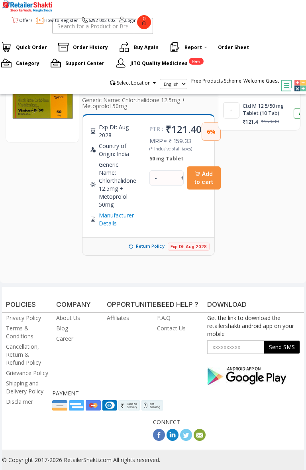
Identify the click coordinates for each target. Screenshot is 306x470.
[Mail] (200, 438)
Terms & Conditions (19, 332)
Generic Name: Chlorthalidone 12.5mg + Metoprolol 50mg (133, 103)
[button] (298, 80)
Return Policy (150, 246)
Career (64, 338)
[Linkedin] (172, 438)
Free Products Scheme (216, 81)
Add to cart (203, 177)
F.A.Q (164, 318)
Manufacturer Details (116, 219)
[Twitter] (186, 438)
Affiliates (118, 318)
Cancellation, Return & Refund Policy (23, 354)
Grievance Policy (27, 373)
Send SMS (282, 347)
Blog (62, 328)
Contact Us (171, 328)
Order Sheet (233, 47)
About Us (68, 318)
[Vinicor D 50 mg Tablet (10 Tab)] (42, 134)
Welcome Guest (261, 81)
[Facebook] (159, 438)
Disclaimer (19, 401)
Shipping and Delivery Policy (24, 387)
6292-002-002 (102, 20)
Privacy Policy (23, 318)
